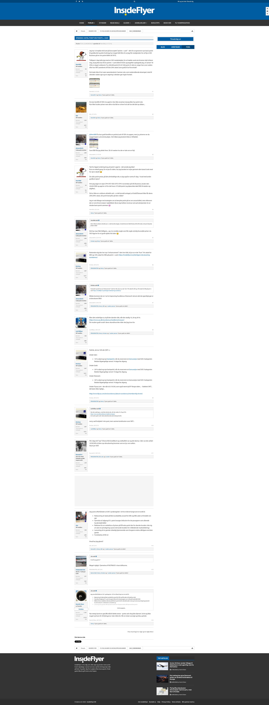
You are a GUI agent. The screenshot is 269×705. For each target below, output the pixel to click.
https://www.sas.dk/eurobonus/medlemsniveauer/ (106, 320)
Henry (100, 95)
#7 (152, 302)
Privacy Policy (166, 702)
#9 (152, 398)
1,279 (85, 463)
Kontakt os (152, 702)
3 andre (107, 456)
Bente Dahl (94, 573)
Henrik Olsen (80, 604)
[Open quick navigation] (192, 31)
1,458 (85, 530)
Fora (188, 47)
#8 (152, 330)
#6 (152, 265)
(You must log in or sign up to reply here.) (140, 632)
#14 (152, 620)
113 (85, 127)
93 (85, 75)
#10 (152, 425)
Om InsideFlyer (143, 702)
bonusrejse (133, 359)
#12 (152, 545)
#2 (152, 114)
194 (85, 69)
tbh (77, 116)
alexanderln (79, 148)
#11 (152, 453)
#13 (152, 569)
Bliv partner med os (188, 702)
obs (102, 456)
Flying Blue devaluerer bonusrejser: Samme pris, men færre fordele (181, 690)
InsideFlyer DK (91, 702)
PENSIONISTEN (94, 268)
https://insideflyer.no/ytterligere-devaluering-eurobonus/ (107, 290)
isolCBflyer (79, 331)
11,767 (85, 612)
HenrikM (102, 44)
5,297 (85, 271)
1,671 (85, 576)
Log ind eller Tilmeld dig (186, 1)
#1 (152, 91)
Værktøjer (175, 47)
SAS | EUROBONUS (87, 44)
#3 (152, 154)
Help (158, 702)
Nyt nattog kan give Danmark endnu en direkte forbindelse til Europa (181, 677)
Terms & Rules (176, 702)
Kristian (93, 241)
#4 (152, 209)
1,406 (85, 336)
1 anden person (111, 306)
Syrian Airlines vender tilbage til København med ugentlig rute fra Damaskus (182, 665)
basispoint (110, 359)
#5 (152, 237)
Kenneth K (93, 95)
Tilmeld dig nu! (175, 39)
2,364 (85, 152)
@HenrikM (93, 134)
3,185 (85, 120)
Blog (163, 47)
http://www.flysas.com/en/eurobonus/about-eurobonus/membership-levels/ (116, 394)
